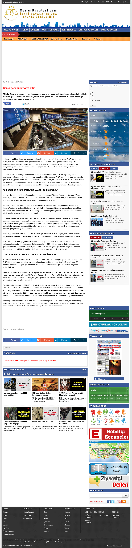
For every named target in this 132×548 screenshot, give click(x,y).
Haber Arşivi (27, 515)
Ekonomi (67, 515)
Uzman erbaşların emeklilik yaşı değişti (15, 394)
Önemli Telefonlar (8, 531)
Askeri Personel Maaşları (42, 422)
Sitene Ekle (8, 535)
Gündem (67, 512)
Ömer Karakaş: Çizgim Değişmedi (103, 216)
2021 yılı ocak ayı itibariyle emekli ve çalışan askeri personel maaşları (44, 427)
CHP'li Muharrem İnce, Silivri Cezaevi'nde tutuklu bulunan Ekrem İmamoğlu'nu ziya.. (115, 207)
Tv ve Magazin (48, 525)
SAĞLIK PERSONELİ (89, 516)
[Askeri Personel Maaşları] (45, 413)
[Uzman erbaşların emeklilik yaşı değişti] (18, 384)
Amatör (46, 528)
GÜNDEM (115, 512)
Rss (4, 522)
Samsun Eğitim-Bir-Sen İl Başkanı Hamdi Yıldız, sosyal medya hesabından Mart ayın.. (115, 262)
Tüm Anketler (122, 82)
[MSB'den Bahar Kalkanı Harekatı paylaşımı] (45, 384)
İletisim (127, 2)
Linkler (5, 518)
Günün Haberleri (28, 512)
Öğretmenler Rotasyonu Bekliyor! (103, 241)
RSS (107, 2)
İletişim (5, 512)
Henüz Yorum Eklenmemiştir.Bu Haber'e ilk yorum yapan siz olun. (30, 361)
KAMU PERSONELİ (89, 521)
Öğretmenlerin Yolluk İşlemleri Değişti (105, 172)
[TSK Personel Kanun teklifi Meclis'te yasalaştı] (73, 384)
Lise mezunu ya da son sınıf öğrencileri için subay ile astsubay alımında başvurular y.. (71, 428)
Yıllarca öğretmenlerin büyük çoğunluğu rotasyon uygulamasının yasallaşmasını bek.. (115, 246)
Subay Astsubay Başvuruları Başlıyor (71, 423)
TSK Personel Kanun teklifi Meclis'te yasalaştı (71, 394)
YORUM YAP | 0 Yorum (77, 353)
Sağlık (46, 518)
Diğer (66, 531)
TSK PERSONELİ (17, 82)
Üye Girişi (101, 2)
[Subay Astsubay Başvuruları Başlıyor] (73, 413)
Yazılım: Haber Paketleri (114, 546)
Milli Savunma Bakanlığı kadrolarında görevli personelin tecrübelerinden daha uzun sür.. (72, 400)
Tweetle (30, 153)
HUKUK (101, 512)
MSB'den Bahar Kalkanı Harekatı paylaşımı (42, 394)
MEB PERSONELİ (91, 512)
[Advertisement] (66, 60)
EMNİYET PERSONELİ (116, 516)
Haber (46, 515)
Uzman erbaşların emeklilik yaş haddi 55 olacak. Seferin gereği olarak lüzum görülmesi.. (17, 428)
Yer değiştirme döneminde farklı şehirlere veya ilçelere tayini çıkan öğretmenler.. (116, 176)
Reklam (113, 2)
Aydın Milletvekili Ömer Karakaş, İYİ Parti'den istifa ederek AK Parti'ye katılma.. (114, 220)
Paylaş (13, 153)
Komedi (66, 522)
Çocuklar (47, 522)
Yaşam (66, 528)
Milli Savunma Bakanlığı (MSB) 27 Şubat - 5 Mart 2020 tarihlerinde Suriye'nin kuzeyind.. (43, 400)
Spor (45, 512)
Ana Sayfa (85, 2)
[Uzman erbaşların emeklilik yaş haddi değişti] (18, 413)
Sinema (46, 531)
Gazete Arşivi (27, 518)
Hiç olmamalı (96, 100)
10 (93, 98)
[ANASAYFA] (31, 13)
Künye (120, 2)
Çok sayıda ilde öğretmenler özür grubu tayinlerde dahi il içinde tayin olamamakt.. (115, 193)
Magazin (67, 525)
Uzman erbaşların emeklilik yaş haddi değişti (15, 423)
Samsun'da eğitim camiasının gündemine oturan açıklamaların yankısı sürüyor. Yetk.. (116, 276)
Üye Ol (93, 2)
